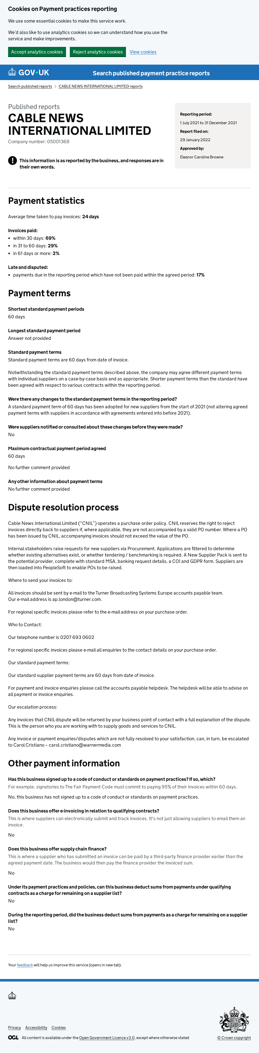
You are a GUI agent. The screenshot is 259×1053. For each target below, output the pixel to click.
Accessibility (36, 1027)
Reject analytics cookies (98, 52)
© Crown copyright (234, 1037)
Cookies (59, 1027)
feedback (25, 965)
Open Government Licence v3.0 (107, 1037)
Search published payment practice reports (151, 73)
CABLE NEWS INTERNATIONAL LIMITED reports (101, 86)
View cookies (143, 51)
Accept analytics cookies (37, 52)
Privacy (14, 1027)
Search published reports (30, 86)
